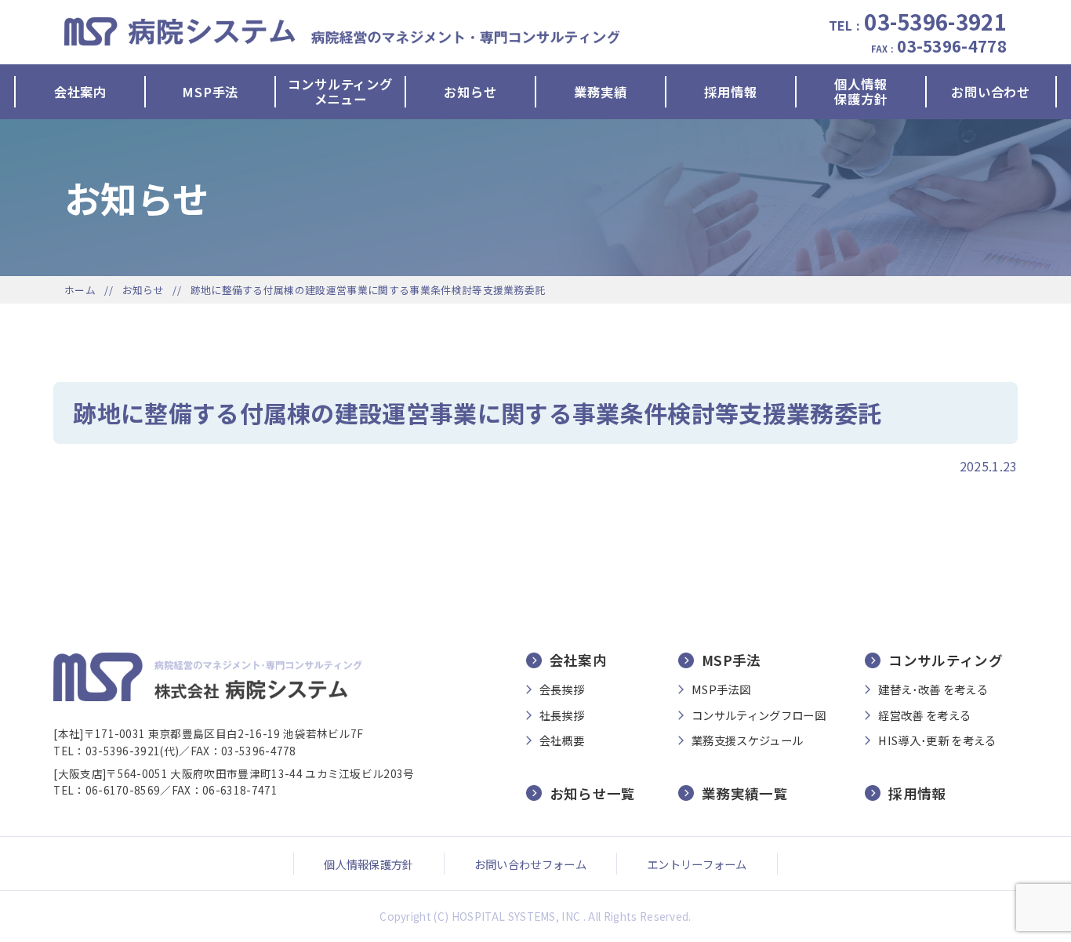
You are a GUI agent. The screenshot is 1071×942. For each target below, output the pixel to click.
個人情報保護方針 (860, 92)
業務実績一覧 (745, 793)
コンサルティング (945, 660)
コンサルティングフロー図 (759, 715)
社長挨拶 (561, 715)
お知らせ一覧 (593, 793)
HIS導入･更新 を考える (937, 740)
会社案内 (80, 91)
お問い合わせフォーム (530, 864)
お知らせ (470, 91)
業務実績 (600, 91)
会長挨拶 (561, 689)
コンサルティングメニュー (340, 92)
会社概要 (561, 740)
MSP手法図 (721, 689)
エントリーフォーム (697, 864)
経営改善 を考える (924, 715)
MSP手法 (210, 91)
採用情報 (730, 91)
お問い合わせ (990, 91)
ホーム (80, 289)
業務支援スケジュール (747, 740)
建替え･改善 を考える (933, 689)
